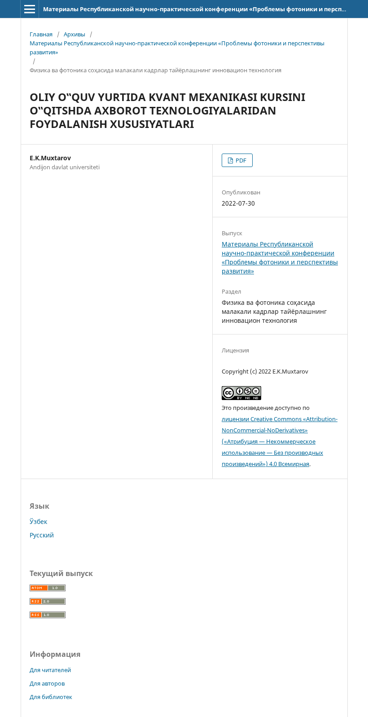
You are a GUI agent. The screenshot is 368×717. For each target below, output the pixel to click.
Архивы (74, 34)
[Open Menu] (30, 9)
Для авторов (47, 683)
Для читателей (50, 670)
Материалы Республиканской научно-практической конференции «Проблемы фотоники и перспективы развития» (177, 47)
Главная (41, 34)
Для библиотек (51, 697)
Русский (42, 535)
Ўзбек (38, 521)
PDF (240, 160)
